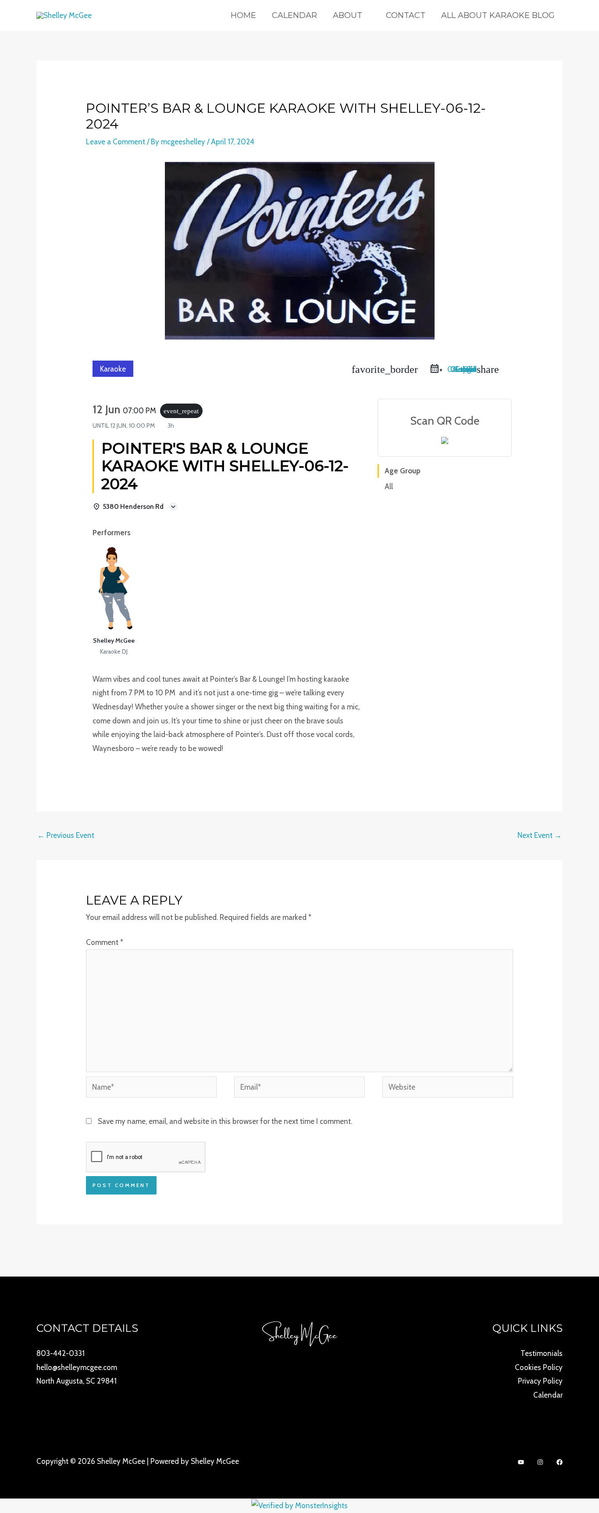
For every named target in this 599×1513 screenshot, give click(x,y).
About (347, 15)
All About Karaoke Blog (498, 15)
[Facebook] (559, 1462)
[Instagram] (540, 1462)
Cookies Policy (539, 1367)
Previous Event (65, 835)
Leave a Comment (115, 141)
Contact (405, 15)
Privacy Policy (540, 1381)
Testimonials (542, 1353)
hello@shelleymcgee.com (76, 1367)
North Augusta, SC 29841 (76, 1381)
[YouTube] (521, 1462)
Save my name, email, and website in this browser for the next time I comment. (225, 1121)
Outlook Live (463, 369)
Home (243, 15)
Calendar (294, 15)
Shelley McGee (114, 640)
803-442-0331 (60, 1353)
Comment (104, 942)
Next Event (539, 835)
